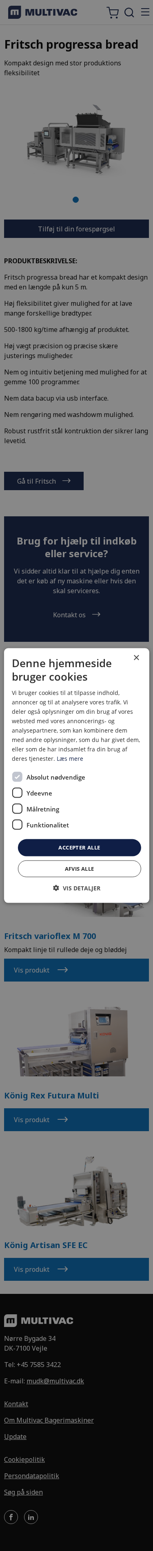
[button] (76, 887)
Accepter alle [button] (79, 847)
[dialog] (76, 775)
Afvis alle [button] (79, 868)
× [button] (136, 658)
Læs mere (70, 758)
